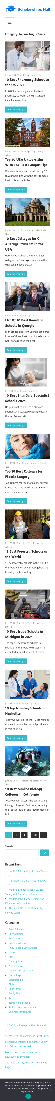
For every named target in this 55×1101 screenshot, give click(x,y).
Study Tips (25, 151)
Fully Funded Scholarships (23, 948)
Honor (12, 952)
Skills (12, 984)
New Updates (16, 961)
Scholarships (16, 980)
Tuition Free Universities (22, 1007)
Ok (28, 1096)
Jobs (11, 957)
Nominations (16, 966)
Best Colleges (16, 929)
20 (35, 835)
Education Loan (17, 943)
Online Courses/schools (22, 970)
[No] (51, 1089)
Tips (11, 998)
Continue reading (15, 109)
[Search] (44, 852)
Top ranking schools (32, 74)
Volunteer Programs (20, 1012)
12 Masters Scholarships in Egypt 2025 (27, 1036)
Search (9, 846)
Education (14, 938)
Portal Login (15, 975)
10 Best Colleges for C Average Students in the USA (24, 244)
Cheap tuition (16, 934)
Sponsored (15, 989)
